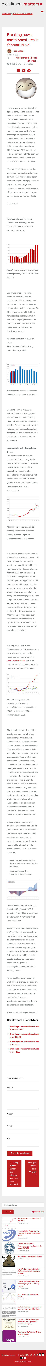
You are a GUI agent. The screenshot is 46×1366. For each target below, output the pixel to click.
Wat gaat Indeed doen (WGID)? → (32, 1169)
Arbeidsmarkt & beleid (22, 14)
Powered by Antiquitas (23, 1361)
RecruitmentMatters (9, 1355)
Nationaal (32, 61)
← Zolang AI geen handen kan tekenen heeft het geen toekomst (14, 1173)
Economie (6, 14)
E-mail (10, 1126)
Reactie (10, 1088)
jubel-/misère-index (16, 661)
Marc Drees (18, 51)
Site (8, 1139)
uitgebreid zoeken (37, 1212)
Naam (10, 1114)
